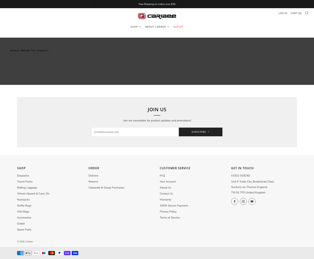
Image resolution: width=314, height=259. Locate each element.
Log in (283, 13)
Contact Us (166, 193)
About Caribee (155, 27)
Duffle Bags (24, 205)
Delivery (93, 175)
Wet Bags (23, 211)
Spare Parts (24, 229)
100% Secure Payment (174, 205)
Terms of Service (170, 217)
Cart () (296, 13)
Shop (134, 27)
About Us (165, 187)
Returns (93, 181)
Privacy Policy (168, 211)
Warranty (165, 199)
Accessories (24, 217)
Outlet (21, 223)
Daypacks (23, 175)
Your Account (168, 181)
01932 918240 (240, 175)
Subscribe (199, 132)
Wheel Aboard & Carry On (33, 193)
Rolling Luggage (27, 187)
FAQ (162, 175)
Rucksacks (23, 199)
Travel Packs (25, 181)
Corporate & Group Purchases (106, 187)
